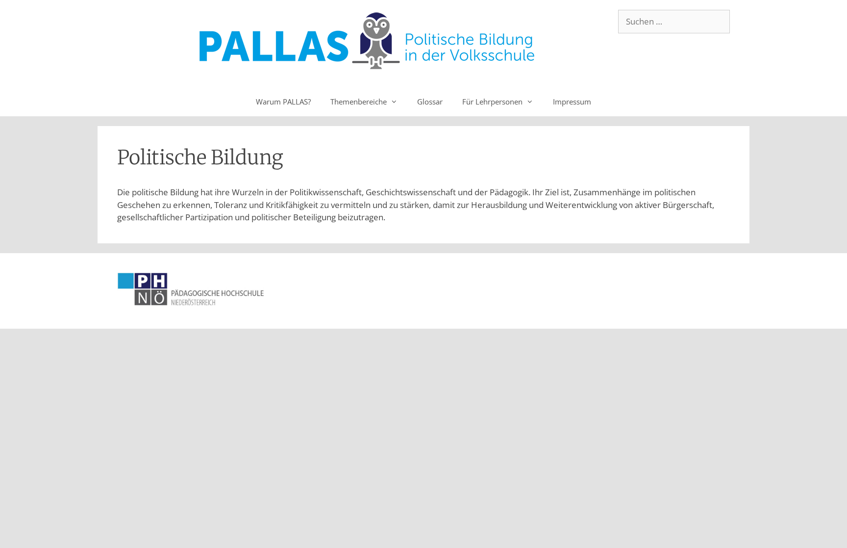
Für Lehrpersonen (492, 101)
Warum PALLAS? (283, 101)
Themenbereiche (358, 101)
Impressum (572, 101)
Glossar (430, 101)
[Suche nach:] (674, 21)
